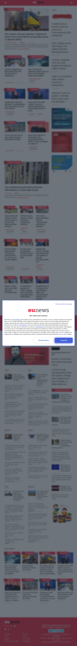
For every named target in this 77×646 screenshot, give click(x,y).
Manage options (43, 340)
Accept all (63, 340)
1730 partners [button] (16, 319)
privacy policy (63, 334)
